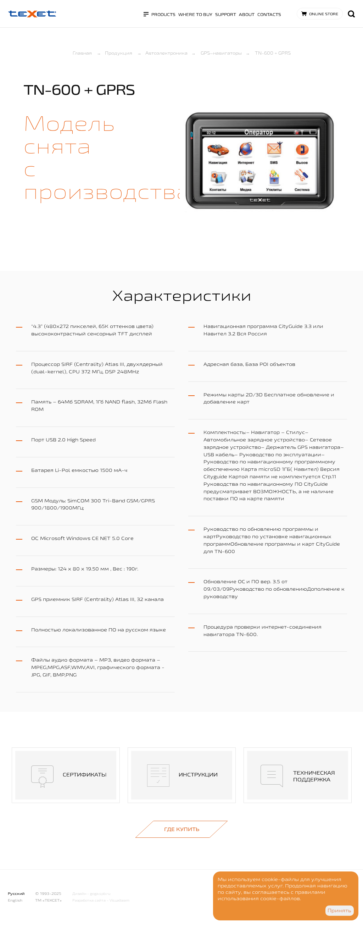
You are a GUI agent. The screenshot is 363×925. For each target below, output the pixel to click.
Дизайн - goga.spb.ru (91, 894)
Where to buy (195, 14)
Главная (82, 52)
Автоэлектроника (166, 52)
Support (225, 14)
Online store (323, 14)
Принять (339, 910)
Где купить (181, 829)
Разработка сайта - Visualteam (100, 900)
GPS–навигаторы (221, 52)
